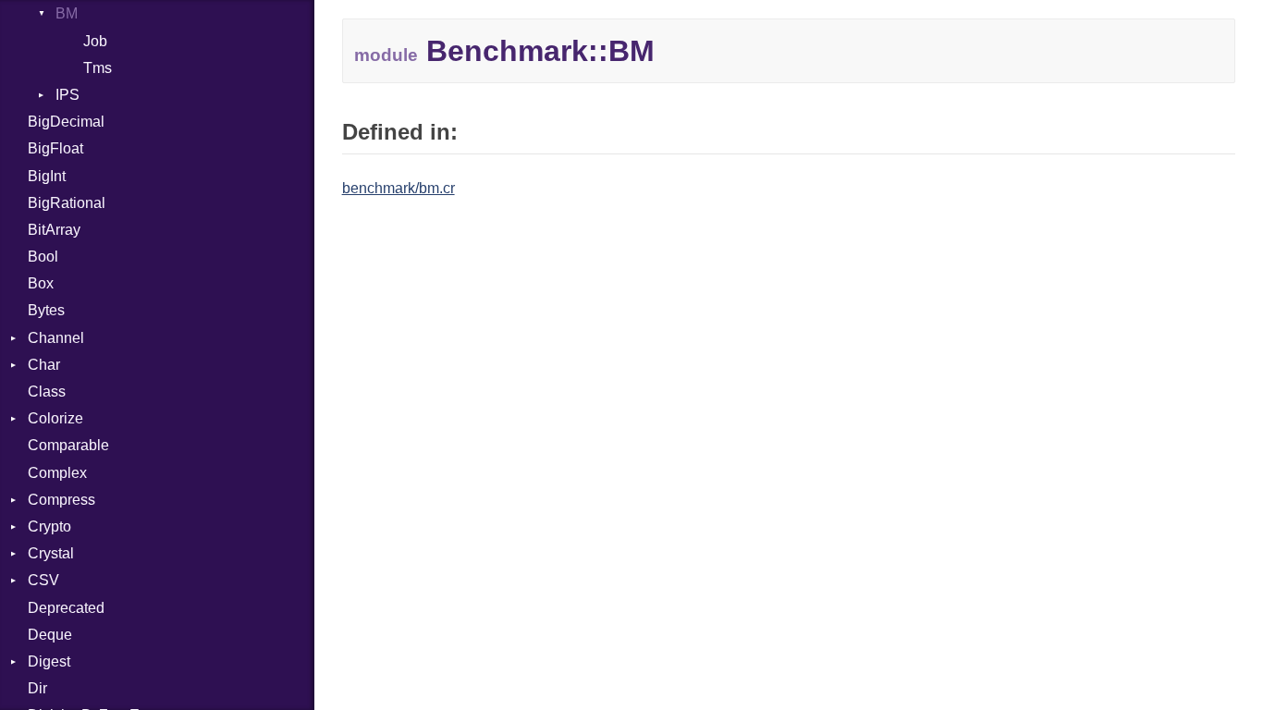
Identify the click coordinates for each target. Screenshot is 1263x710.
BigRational (66, 203)
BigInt (47, 176)
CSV (43, 580)
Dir (37, 688)
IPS (67, 95)
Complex (57, 473)
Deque (50, 635)
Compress (61, 500)
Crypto (49, 526)
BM (66, 13)
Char (44, 365)
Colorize (55, 418)
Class (47, 391)
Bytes (46, 310)
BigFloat (55, 148)
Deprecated (66, 608)
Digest (49, 661)
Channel (56, 338)
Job (95, 41)
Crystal (51, 553)
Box (41, 283)
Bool (43, 256)
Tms (97, 68)
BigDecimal (66, 121)
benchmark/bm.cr (398, 188)
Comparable (68, 445)
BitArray (54, 230)
